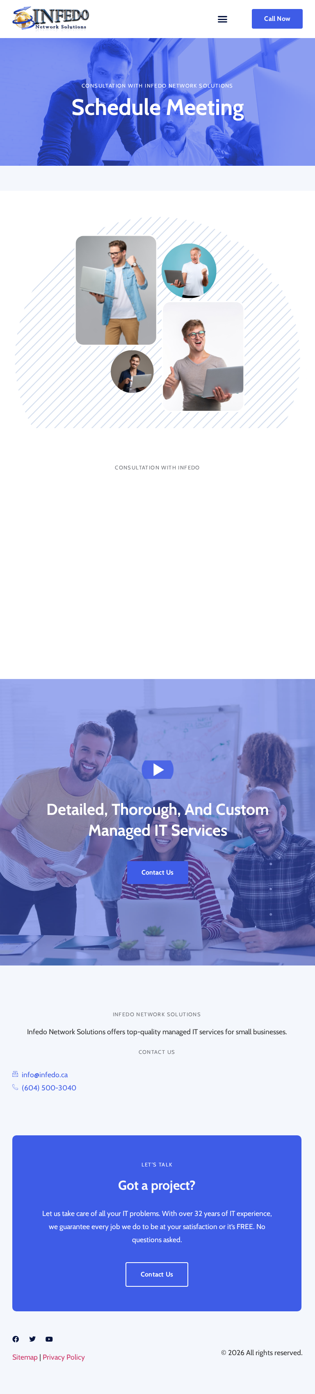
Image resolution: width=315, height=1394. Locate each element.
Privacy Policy (64, 1357)
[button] (222, 19)
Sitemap (25, 1357)
